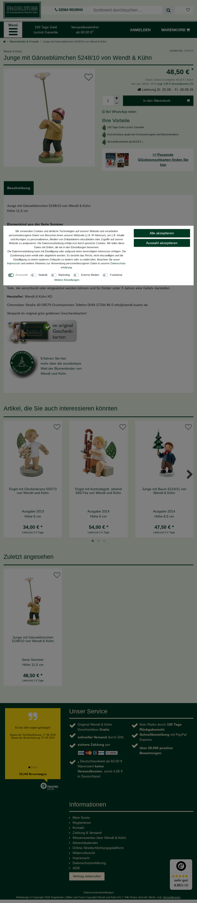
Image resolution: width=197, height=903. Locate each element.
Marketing (64, 274)
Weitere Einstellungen (66, 279)
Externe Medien (90, 274)
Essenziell (21, 274)
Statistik (43, 274)
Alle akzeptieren (162, 233)
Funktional (116, 274)
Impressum (13, 263)
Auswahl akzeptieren (162, 243)
